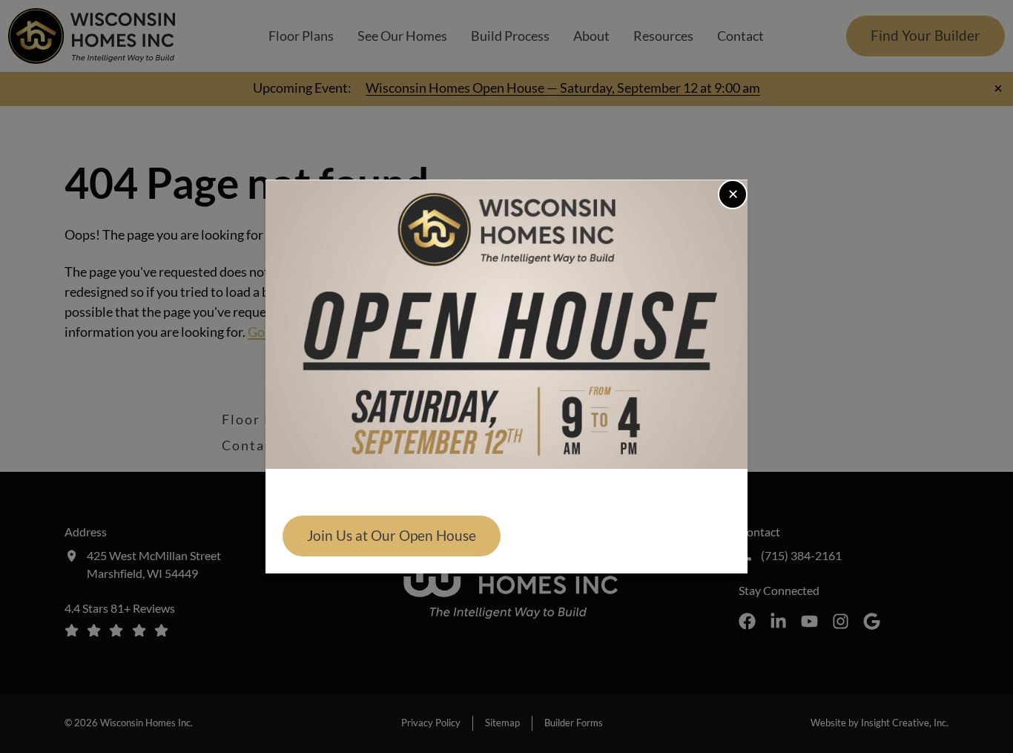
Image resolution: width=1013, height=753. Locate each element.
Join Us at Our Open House (391, 535)
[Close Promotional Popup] (733, 194)
